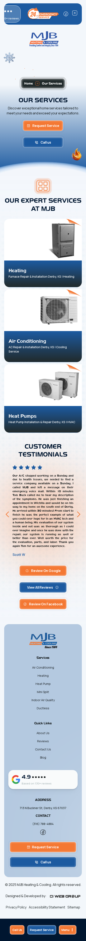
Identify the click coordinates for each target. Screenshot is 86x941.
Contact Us (43, 749)
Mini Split (43, 692)
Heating (43, 676)
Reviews (43, 741)
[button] (67, 930)
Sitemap (73, 907)
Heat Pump (43, 684)
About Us (43, 733)
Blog (43, 757)
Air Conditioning (43, 667)
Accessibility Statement (47, 907)
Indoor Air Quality (43, 700)
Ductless (43, 708)
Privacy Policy (16, 907)
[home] (43, 39)
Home (28, 83)
